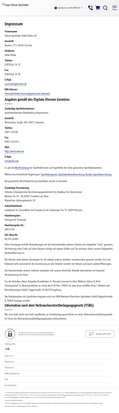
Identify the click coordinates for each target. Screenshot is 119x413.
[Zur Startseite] (16, 5)
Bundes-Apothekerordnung (98, 174)
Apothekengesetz (49, 174)
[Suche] (105, 8)
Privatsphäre (9, 367)
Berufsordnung (22, 167)
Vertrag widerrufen (103, 333)
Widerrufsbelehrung (12, 373)
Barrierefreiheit (10, 385)
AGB (6, 379)
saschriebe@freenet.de (15, 84)
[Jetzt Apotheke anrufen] (90, 7)
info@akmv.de (12, 161)
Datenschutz (9, 361)
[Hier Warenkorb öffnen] (98, 7)
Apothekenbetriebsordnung (71, 174)
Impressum (9, 355)
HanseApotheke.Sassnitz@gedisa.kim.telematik (27, 93)
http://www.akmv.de (14, 151)
